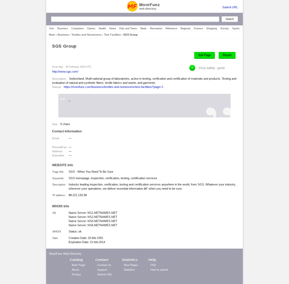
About (75, 269)
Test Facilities (112, 34)
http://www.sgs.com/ (65, 71)
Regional (185, 28)
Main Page (78, 264)
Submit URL (230, 7)
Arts (51, 28)
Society (224, 28)
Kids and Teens (128, 28)
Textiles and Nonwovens (86, 34)
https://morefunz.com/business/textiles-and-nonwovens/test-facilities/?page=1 (113, 87)
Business (62, 28)
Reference (171, 28)
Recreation (156, 28)
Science (198, 28)
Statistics (129, 269)
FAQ (153, 264)
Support (102, 269)
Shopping (211, 28)
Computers (77, 28)
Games (91, 28)
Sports (236, 28)
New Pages (131, 264)
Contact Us (104, 264)
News (143, 28)
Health (102, 28)
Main (52, 34)
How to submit (159, 269)
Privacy (76, 274)
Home (112, 28)
